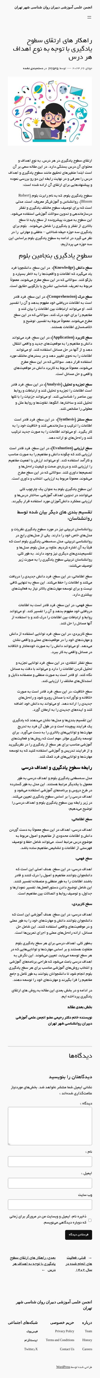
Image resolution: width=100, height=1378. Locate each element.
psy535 (53, 68)
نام (88, 1152)
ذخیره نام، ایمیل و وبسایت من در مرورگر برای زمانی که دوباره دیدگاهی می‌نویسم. (48, 1220)
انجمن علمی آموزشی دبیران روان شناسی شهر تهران (53, 7)
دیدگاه (86, 1104)
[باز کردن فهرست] (89, 17)
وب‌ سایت (85, 1195)
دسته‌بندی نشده (33, 68)
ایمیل (86, 1174)
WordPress (63, 1367)
